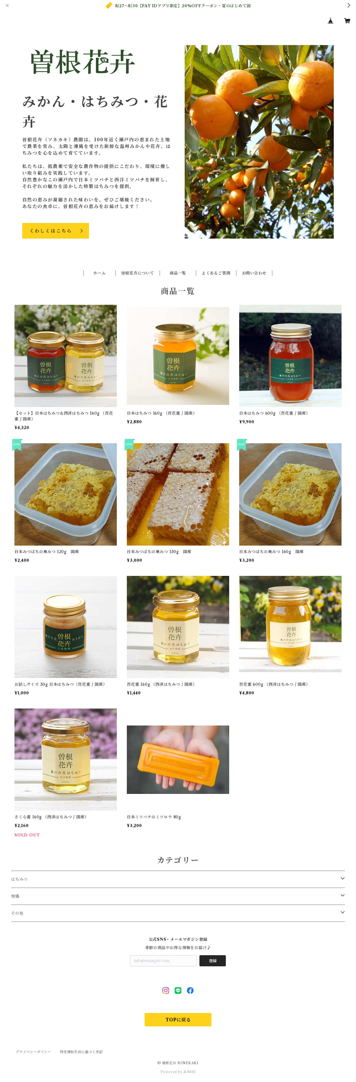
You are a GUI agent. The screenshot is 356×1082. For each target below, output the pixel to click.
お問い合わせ (254, 273)
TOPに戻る (178, 1019)
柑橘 (15, 896)
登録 (213, 960)
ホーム (99, 273)
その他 (17, 913)
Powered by (172, 1072)
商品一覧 (177, 273)
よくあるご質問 (216, 273)
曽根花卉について (137, 273)
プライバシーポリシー (33, 1052)
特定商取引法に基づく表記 (81, 1052)
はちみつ (19, 879)
